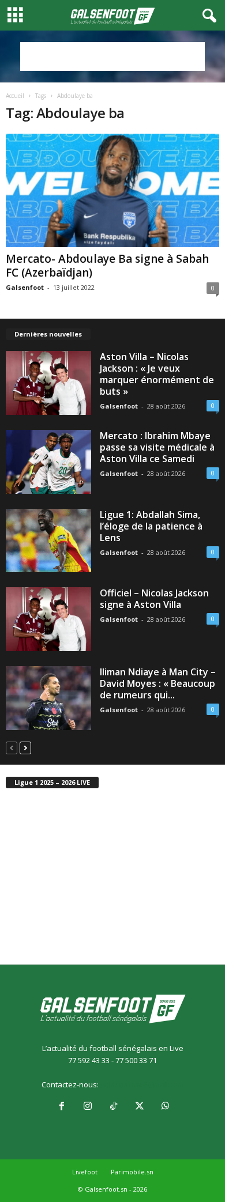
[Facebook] (61, 1107)
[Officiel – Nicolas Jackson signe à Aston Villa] (48, 619)
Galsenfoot (25, 287)
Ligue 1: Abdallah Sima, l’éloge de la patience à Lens (151, 526)
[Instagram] (87, 1107)
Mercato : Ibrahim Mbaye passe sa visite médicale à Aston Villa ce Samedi (157, 447)
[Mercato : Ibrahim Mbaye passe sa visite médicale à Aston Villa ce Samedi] (48, 462)
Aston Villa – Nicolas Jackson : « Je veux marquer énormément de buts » (157, 374)
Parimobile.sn (132, 1171)
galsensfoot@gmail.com (142, 1084)
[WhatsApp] (164, 1107)
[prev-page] (11, 748)
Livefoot (84, 1171)
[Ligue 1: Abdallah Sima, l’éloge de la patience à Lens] (48, 541)
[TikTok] (113, 1107)
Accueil (15, 96)
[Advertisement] (112, 56)
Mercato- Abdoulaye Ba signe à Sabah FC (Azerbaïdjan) (107, 265)
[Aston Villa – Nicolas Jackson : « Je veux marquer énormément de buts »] (48, 383)
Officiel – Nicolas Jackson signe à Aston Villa (154, 599)
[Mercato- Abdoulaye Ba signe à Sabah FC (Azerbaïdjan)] (112, 190)
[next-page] (25, 748)
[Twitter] (139, 1107)
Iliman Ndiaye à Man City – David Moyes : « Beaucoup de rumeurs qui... (158, 683)
